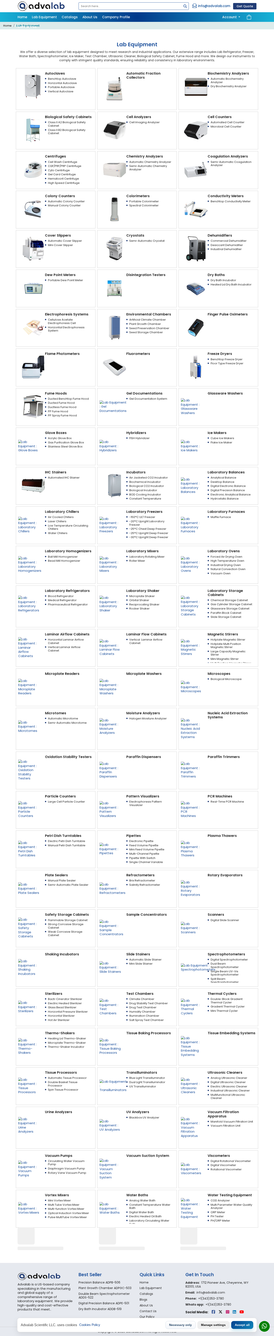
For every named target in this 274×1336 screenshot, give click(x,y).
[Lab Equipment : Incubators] (115, 485)
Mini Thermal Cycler (224, 1011)
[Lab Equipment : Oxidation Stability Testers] (29, 769)
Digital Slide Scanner (225, 920)
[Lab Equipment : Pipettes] (110, 849)
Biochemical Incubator (145, 482)
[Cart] (249, 17)
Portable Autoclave (61, 87)
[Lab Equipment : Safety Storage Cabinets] (29, 927)
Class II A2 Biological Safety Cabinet (67, 124)
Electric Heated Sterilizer (65, 1003)
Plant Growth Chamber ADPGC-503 (105, 1288)
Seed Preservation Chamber (149, 328)
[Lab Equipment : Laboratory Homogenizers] (29, 564)
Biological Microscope (226, 679)
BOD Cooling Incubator (145, 494)
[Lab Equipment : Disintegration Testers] (115, 288)
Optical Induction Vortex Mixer (68, 1213)
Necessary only (180, 1325)
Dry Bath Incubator (223, 280)
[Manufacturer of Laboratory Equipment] (45, 1276)
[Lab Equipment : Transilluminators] (113, 1085)
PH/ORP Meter (220, 1221)
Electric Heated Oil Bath (145, 1216)
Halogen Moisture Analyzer (148, 718)
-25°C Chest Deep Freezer (147, 529)
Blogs (143, 1299)
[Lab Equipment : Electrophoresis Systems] (33, 327)
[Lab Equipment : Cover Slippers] (33, 248)
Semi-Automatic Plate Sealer (68, 885)
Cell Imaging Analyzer (144, 122)
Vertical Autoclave (60, 91)
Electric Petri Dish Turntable (66, 841)
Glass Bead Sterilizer (62, 1007)
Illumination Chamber (144, 1016)
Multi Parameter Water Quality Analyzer (231, 1206)
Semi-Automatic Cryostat (147, 241)
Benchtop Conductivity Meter (231, 201)
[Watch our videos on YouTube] (241, 1312)
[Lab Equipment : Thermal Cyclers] (192, 1006)
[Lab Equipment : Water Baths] (110, 1208)
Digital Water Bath (141, 1212)
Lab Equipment (44, 17)
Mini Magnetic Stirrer (225, 659)
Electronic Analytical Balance (231, 494)
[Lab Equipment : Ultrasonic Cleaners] (192, 1085)
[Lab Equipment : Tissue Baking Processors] (110, 1046)
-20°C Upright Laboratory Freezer (146, 523)
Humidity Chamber (142, 1012)
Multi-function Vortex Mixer (66, 1209)
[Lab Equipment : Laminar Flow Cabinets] (110, 647)
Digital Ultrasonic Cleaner (228, 1082)
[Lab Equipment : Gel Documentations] (113, 406)
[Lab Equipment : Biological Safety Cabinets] (33, 130)
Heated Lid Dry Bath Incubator (231, 284)
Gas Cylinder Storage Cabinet (231, 604)
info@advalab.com (214, 6)
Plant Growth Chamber (145, 324)
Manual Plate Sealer (62, 880)
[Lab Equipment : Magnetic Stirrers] (192, 647)
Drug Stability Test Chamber (148, 1003)
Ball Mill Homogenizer (63, 557)
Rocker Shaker (139, 608)
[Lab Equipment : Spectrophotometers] (198, 967)
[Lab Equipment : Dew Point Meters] (33, 288)
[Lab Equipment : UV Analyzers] (110, 1125)
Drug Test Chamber (142, 1007)
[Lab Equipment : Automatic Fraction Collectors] (115, 88)
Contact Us (27, 26)
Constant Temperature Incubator (145, 500)
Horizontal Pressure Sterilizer (68, 1012)
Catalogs (70, 17)
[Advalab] (45, 6)
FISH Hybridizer (139, 438)
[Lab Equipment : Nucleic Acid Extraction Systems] (192, 728)
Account (230, 17)
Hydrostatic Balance (225, 499)
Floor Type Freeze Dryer (227, 363)
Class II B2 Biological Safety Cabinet (66, 131)
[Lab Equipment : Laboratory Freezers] (110, 524)
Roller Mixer (137, 561)
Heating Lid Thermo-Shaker (67, 1038)
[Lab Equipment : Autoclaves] (33, 86)
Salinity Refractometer (144, 885)
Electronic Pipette (141, 841)
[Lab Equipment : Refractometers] (112, 888)
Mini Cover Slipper (60, 245)
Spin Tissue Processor (63, 1090)
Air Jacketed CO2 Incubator (148, 478)
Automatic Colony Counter (66, 201)
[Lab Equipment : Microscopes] (192, 687)
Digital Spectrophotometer (229, 960)
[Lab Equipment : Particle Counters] (29, 809)
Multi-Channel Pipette (144, 854)
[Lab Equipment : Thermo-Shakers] (29, 1046)
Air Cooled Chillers (61, 517)
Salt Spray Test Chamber (146, 1020)
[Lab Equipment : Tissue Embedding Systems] (192, 1046)
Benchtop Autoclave (62, 79)
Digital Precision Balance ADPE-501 (104, 1303)
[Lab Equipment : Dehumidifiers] (196, 248)
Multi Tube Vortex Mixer (63, 1205)
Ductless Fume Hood (62, 407)
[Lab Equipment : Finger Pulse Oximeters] (196, 327)
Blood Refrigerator (61, 596)
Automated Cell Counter (227, 122)
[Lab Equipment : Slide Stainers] (110, 967)
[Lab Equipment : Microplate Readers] (29, 687)
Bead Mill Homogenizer (64, 561)
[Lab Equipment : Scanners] (192, 927)
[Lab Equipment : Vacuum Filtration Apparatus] (192, 1127)
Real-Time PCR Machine (227, 802)
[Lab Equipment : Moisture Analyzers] (110, 726)
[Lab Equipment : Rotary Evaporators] (192, 888)
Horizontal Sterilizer (61, 1016)
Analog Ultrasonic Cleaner (229, 1078)
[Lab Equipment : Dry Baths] (196, 288)
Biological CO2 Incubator (146, 486)
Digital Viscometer (223, 1165)
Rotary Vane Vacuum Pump (67, 1173)
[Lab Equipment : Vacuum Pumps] (29, 1168)
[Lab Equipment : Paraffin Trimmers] (192, 769)
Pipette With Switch (142, 858)
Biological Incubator (143, 490)
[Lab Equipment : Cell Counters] (196, 130)
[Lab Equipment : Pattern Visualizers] (110, 809)
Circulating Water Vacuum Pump (66, 1162)
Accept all (242, 1325)
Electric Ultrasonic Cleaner (229, 1086)
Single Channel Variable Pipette (146, 864)
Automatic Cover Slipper (65, 241)
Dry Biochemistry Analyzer (229, 86)
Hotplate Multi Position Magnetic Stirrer (226, 645)
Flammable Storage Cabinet (68, 920)
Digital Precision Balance (228, 490)
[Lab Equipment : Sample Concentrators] (111, 927)
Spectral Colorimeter (144, 205)
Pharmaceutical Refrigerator (68, 604)
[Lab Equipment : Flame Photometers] (33, 367)
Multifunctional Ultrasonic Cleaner (228, 1096)
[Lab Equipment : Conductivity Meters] (196, 209)
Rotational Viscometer (226, 1169)
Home (22, 17)
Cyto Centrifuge (59, 170)
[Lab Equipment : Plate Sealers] (29, 888)
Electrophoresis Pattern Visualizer (145, 803)
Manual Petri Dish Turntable (66, 845)
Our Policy (147, 1317)
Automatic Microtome (63, 718)
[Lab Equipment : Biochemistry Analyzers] (196, 86)
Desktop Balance (222, 482)
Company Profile (116, 17)
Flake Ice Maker (221, 442)
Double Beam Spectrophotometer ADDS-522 (104, 1296)
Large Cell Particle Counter (66, 802)
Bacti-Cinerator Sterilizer (65, 999)
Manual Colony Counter (64, 205)
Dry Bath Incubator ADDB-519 (100, 1309)
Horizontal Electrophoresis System (66, 329)
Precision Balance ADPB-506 (99, 1282)
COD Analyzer (220, 1200)
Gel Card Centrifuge (62, 174)
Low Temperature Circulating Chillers (68, 527)
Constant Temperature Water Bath (149, 1206)
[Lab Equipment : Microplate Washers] (110, 687)
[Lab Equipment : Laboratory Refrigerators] (29, 603)
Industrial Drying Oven (226, 565)
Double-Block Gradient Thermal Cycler (227, 1000)
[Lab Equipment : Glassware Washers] (192, 406)
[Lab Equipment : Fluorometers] (115, 367)
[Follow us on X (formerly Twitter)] (221, 1312)
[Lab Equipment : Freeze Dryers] (196, 367)
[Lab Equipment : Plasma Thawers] (192, 849)
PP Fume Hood (58, 411)
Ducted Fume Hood (61, 403)
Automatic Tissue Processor (67, 1078)
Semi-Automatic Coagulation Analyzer (231, 163)
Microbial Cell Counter (226, 127)
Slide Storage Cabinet (226, 617)
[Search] (184, 6)
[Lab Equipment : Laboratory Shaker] (110, 603)
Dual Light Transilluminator (147, 1082)
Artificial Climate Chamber (147, 320)
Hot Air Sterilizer (59, 1020)
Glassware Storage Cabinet (230, 608)
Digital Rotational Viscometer (231, 1161)
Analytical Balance (223, 478)
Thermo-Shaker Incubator (66, 1047)
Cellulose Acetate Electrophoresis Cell (62, 321)
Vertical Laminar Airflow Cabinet (64, 649)
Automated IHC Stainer (64, 478)
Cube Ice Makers (222, 438)
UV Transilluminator (142, 1086)
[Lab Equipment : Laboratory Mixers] (110, 564)
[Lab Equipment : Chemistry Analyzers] (115, 169)
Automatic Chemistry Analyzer (150, 162)
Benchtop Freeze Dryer (227, 359)
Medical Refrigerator (62, 600)
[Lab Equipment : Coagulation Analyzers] (196, 169)
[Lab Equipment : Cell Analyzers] (115, 130)
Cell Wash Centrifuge (62, 162)
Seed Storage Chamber (146, 332)
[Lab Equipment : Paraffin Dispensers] (110, 769)
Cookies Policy (89, 1325)
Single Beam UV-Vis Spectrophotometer (225, 973)
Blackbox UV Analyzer (144, 1117)
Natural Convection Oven (228, 569)
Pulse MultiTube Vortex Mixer (67, 1217)
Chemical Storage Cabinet (229, 600)
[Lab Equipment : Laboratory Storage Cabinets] (192, 605)
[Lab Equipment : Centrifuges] (33, 169)
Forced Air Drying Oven (226, 557)
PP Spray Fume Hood (62, 415)
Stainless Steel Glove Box (65, 446)
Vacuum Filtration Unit (225, 1126)
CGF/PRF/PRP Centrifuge (64, 166)
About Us (89, 17)
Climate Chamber (141, 999)
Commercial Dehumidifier (229, 241)
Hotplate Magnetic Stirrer (228, 640)
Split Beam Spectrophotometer (225, 980)
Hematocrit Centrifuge (63, 179)
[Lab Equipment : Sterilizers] (29, 1006)
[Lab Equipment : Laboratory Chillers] (29, 524)
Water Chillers (57, 533)
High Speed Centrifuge (64, 183)
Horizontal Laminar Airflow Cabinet (66, 641)
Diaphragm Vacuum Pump (66, 1168)
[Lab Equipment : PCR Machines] (192, 809)
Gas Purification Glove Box (66, 442)
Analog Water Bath (142, 1200)
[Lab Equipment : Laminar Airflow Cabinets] (29, 647)
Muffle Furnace (221, 517)
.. (50, 1309)
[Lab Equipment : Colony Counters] (33, 209)
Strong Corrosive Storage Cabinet (65, 926)
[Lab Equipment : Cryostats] (115, 248)
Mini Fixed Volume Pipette (146, 849)
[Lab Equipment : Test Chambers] (110, 1006)
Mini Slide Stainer (141, 964)
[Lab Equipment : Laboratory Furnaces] (192, 524)
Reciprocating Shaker (144, 604)
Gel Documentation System (148, 399)
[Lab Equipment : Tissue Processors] (29, 1085)
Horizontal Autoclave (62, 83)
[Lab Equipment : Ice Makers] (192, 445)
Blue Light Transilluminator (147, 1078)
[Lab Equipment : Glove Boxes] (29, 445)
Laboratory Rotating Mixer (147, 557)
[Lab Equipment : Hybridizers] (110, 445)
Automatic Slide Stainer (145, 960)
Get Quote (245, 6)
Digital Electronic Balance (228, 486)
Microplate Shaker (142, 596)
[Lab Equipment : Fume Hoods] (33, 406)
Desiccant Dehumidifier (227, 245)
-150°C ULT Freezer (142, 517)
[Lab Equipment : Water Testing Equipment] (192, 1208)
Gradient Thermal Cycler (228, 1006)
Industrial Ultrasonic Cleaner (230, 1090)
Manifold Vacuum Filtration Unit (232, 1122)
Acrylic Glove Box (59, 438)
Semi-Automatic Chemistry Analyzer (148, 167)
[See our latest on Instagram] (228, 1312)
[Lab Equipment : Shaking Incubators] (29, 967)
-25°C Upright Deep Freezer (148, 533)
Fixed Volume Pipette (143, 845)
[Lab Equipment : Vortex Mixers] (29, 1208)
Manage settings (213, 1325)
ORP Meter (218, 1212)
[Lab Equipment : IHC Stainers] (33, 485)
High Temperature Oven (227, 561)
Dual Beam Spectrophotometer (225, 965)
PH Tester (217, 1216)
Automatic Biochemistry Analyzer (227, 80)
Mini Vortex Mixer (59, 1200)
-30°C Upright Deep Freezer (148, 537)
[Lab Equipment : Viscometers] (192, 1168)
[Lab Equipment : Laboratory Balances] (192, 485)
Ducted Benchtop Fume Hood (68, 399)
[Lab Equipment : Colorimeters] (115, 209)
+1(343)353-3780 (211, 1298)
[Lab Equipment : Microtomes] (29, 726)
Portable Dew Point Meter (65, 280)
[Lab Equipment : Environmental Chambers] (115, 327)
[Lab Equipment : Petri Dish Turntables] (29, 849)
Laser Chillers (57, 521)
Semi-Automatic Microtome (67, 723)
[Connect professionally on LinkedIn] (234, 1312)
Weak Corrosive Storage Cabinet (65, 933)
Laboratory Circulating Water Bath (149, 1222)
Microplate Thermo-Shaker (67, 1043)
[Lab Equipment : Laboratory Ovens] (192, 564)
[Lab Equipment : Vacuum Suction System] (110, 1168)
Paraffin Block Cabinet (226, 613)
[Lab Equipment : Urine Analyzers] (29, 1125)
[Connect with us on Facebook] (213, 1312)
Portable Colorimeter (144, 201)
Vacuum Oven (221, 573)
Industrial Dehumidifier (226, 249)
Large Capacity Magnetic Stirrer (228, 653)
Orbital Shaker (139, 600)
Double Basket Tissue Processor (62, 1084)
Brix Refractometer (142, 880)
